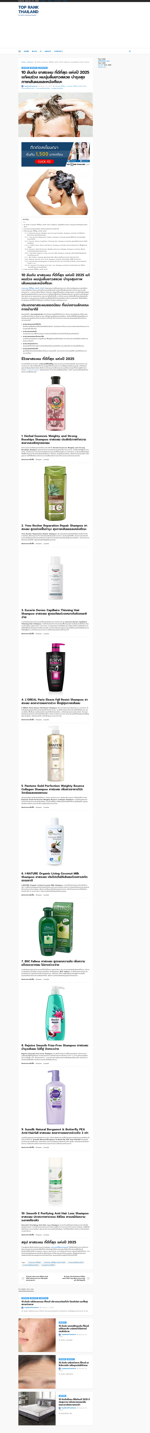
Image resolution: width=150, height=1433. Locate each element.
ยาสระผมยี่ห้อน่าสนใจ (28, 88)
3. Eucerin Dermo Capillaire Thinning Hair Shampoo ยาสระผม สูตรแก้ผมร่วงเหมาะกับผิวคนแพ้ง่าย (57, 242)
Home (43, 1)
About (48, 51)
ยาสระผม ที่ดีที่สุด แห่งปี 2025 (76, 86)
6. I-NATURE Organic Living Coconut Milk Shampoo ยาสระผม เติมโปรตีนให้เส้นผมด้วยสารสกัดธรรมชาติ (56, 254)
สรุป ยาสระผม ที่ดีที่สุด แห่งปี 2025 (35, 269)
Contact (57, 1)
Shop (65, 1)
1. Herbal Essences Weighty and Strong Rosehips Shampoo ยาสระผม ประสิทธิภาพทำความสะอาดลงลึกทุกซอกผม (56, 234)
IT (41, 51)
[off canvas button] (19, 51)
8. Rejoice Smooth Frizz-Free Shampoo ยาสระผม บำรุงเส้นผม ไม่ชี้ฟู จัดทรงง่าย (54, 259)
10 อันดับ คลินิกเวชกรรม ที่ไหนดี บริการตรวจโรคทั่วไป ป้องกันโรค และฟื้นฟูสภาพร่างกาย (54, 1303)
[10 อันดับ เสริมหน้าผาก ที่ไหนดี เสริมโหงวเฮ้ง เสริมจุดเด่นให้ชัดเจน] (37, 1372)
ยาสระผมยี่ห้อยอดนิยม (43, 88)
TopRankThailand (30, 86)
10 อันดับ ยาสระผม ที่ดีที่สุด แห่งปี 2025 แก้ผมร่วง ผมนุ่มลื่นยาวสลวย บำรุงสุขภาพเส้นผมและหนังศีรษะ (55, 226)
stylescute (102, 67)
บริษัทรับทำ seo (104, 61)
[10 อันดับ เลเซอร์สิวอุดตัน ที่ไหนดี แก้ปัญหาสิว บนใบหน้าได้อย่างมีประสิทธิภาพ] (37, 1335)
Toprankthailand (33, 370)
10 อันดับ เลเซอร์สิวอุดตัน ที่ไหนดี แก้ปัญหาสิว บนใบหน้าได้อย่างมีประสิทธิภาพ (74, 1329)
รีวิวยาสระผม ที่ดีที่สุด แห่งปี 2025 (35, 231)
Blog (50, 1)
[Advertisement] (75, 33)
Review (25, 68)
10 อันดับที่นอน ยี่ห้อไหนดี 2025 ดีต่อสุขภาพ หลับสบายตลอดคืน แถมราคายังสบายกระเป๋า (74, 1402)
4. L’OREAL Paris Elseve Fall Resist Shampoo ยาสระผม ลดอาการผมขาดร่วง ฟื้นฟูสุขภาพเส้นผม (57, 246)
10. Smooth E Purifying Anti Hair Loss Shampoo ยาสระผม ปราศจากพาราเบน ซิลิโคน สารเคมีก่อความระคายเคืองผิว (56, 266)
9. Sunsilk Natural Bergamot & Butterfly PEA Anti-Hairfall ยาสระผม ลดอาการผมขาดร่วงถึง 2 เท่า (56, 262)
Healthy (34, 1298)
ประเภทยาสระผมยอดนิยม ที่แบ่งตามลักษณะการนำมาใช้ (41, 229)
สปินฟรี (100, 65)
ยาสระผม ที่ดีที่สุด (60, 86)
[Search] (130, 51)
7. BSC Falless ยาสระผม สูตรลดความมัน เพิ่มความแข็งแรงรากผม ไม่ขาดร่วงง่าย (53, 257)
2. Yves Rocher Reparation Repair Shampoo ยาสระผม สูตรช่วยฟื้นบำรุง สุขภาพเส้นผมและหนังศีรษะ (56, 238)
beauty (33, 68)
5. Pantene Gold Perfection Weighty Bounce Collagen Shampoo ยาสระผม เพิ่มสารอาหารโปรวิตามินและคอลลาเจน (56, 250)
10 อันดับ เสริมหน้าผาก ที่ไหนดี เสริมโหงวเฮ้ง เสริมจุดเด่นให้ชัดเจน (74, 1364)
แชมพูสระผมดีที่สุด (57, 88)
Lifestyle (42, 68)
